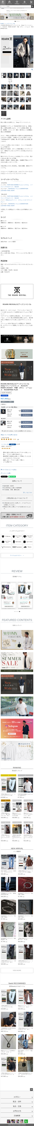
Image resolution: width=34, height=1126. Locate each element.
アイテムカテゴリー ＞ (17, 555)
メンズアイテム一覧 (10, 23)
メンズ (2, 3)
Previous (2, 18)
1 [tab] (15, 21)
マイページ (24, 3)
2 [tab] (16, 21)
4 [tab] (18, 611)
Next (32, 18)
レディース (9, 3)
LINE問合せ (17, 3)
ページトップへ (31, 1089)
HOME (2, 23)
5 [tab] (19, 611)
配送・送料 (17, 1101)
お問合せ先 (17, 1111)
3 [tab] (17, 21)
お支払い (17, 1097)
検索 (32, 6)
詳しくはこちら (27, 492)
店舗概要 (17, 1116)
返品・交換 (17, 1106)
